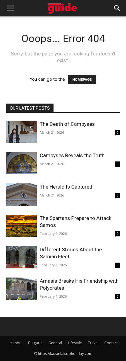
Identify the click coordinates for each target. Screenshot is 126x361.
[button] (10, 8)
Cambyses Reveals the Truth (72, 155)
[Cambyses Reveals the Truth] (21, 163)
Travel (93, 342)
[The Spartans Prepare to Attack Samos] (21, 226)
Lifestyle (75, 342)
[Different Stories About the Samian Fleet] (21, 257)
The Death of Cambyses (67, 124)
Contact (111, 342)
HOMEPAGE (82, 79)
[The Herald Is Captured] (21, 194)
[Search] (117, 8)
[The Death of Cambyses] (21, 132)
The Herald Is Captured (66, 187)
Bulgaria (35, 342)
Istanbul (15, 342)
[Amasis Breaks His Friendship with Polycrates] (21, 289)
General (55, 342)
